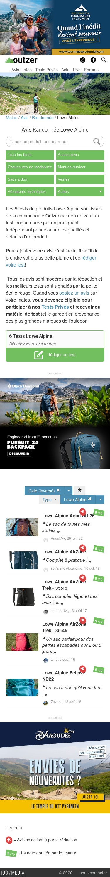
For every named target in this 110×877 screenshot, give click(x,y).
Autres (63, 191)
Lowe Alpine (68, 117)
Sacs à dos (17, 179)
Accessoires (68, 155)
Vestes (64, 179)
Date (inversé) (42, 491)
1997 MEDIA (14, 873)
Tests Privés (46, 69)
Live (77, 69)
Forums (91, 69)
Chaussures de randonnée (30, 167)
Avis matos (21, 69)
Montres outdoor (71, 167)
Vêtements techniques (27, 191)
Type (48, 499)
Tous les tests (20, 155)
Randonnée (43, 117)
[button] (93, 60)
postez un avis (74, 292)
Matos (12, 117)
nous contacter (93, 873)
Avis (25, 117)
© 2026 (65, 873)
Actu (65, 69)
